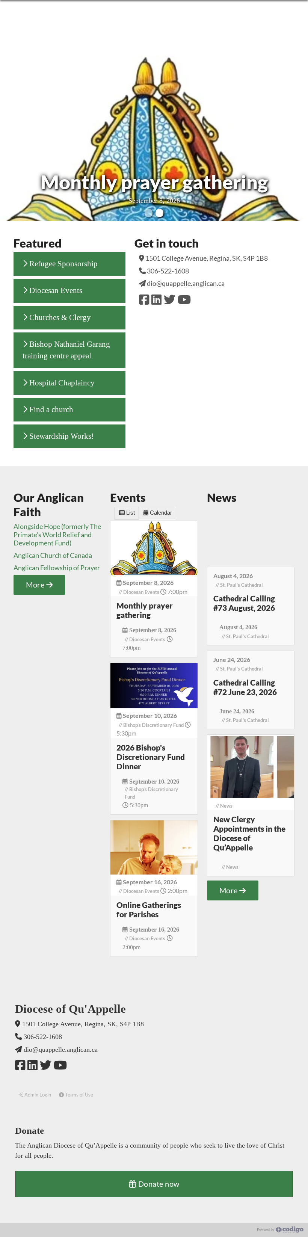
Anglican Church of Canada (53, 555)
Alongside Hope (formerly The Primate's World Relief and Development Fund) (57, 534)
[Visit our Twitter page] (169, 299)
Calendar (160, 513)
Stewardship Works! (60, 436)
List (130, 513)
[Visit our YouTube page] (184, 299)
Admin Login (37, 1095)
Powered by (266, 1229)
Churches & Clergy (59, 317)
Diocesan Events (54, 290)
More (36, 584)
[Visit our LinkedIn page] (156, 299)
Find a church (50, 409)
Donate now (158, 1183)
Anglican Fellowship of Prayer (57, 567)
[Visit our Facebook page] (144, 299)
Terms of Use (78, 1095)
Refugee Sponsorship (62, 263)
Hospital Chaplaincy (61, 382)
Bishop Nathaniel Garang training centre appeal (66, 350)
